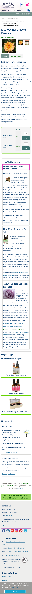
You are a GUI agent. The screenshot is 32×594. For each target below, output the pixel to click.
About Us (4, 525)
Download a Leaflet (16, 326)
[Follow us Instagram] (8, 530)
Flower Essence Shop (12, 555)
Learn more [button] (14, 587)
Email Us (20, 488)
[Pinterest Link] (21, 530)
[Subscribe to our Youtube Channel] (12, 530)
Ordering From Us (7, 577)
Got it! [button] (15, 591)
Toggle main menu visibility (17, 14)
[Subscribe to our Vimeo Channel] (26, 530)
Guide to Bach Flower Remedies (18, 552)
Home (3, 18)
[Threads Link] (17, 530)
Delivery (4, 580)
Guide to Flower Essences (16, 548)
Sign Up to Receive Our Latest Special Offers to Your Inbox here (16, 496)
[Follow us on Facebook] (3, 530)
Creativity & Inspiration (8, 23)
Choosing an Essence (8, 474)
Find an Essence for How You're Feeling (13, 21)
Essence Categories (12, 18)
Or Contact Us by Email (10, 452)
